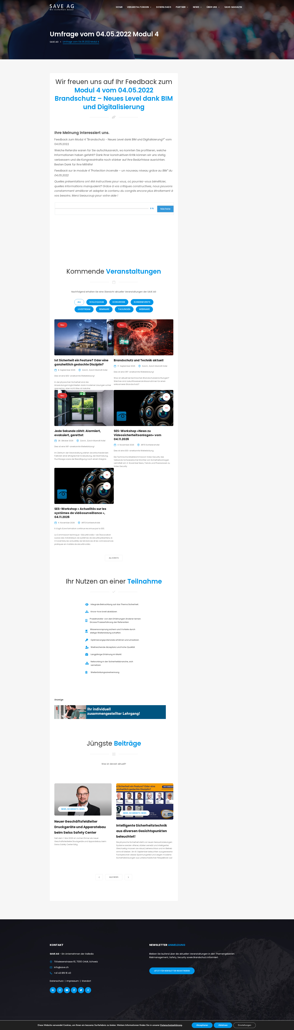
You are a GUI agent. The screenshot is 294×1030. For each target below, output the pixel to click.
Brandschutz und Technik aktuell (139, 360)
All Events (114, 558)
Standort (86, 980)
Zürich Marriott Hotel (98, 370)
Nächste (165, 209)
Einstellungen (244, 1025)
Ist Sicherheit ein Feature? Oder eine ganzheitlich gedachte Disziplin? (81, 362)
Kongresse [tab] (119, 302)
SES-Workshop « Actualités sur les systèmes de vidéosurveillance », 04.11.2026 (80, 513)
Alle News (113, 877)
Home (119, 7)
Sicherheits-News (76, 809)
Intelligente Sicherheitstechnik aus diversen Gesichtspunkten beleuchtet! (141, 831)
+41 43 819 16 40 (62, 973)
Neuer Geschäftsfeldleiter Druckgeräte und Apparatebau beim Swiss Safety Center (80, 827)
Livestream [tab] (84, 309)
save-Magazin (233, 7)
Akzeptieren (202, 1025)
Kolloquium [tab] (97, 302)
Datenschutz (57, 980)
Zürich (85, 370)
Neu (62, 325)
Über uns (212, 7)
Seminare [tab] (104, 309)
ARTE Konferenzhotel (150, 444)
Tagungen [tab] (124, 309)
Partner (181, 7)
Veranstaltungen (138, 7)
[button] (99, 877)
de (166, 397)
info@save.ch (61, 967)
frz (166, 408)
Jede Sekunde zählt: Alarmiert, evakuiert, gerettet (77, 433)
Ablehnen (223, 1025)
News (196, 7)
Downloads (163, 7)
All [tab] (79, 302)
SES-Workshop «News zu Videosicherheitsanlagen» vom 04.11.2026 (137, 435)
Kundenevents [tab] (142, 302)
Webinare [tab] (144, 309)
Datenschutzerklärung (171, 1025)
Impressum (73, 980)
